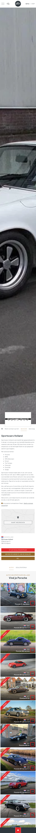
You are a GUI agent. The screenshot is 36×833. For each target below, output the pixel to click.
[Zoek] (8, 4)
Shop (33, 3)
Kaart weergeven (18, 522)
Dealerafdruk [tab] (21, 567)
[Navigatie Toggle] (3, 4)
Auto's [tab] (11, 567)
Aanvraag (32, 429)
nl (28, 3)
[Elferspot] (18, 4)
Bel (18, 558)
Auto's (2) (24, 429)
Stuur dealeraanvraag (18, 550)
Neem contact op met (12, 429)
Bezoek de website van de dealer (18, 554)
